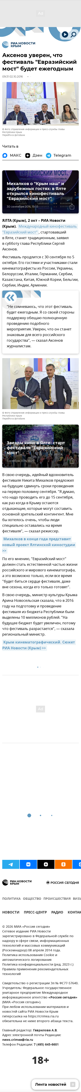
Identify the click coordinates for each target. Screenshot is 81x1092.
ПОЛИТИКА (11, 899)
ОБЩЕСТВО (32, 899)
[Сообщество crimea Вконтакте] (28, 864)
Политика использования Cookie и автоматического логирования (29, 958)
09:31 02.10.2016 (12, 76)
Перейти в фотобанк (13, 135)
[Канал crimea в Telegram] (10, 864)
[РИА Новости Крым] (18, 44)
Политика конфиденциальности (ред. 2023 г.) (37, 964)
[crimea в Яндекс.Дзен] (45, 864)
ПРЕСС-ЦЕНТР (35, 913)
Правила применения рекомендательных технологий (35, 972)
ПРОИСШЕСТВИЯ (57, 899)
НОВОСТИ (10, 913)
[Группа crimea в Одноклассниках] (63, 864)
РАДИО (57, 913)
